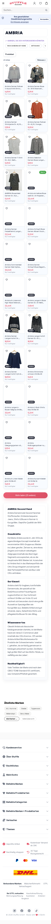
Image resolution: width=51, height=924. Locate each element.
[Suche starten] (46, 10)
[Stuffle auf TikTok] (36, 910)
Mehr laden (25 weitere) (25, 495)
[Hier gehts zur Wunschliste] (40, 3)
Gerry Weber (24, 714)
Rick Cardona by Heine (16, 46)
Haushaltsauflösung (34, 893)
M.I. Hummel (11, 708)
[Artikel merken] (7, 66)
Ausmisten (30, 896)
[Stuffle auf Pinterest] (29, 910)
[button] (3, 3)
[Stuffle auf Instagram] (14, 910)
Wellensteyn (10, 714)
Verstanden (44, 19)
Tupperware (35, 708)
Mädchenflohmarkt (32, 883)
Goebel (23, 708)
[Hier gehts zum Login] (34, 3)
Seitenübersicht (28, 719)
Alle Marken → (11, 719)
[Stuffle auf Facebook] (21, 910)
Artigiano (35, 46)
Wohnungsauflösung (14, 896)
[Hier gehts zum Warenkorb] (46, 3)
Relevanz (41, 60)
